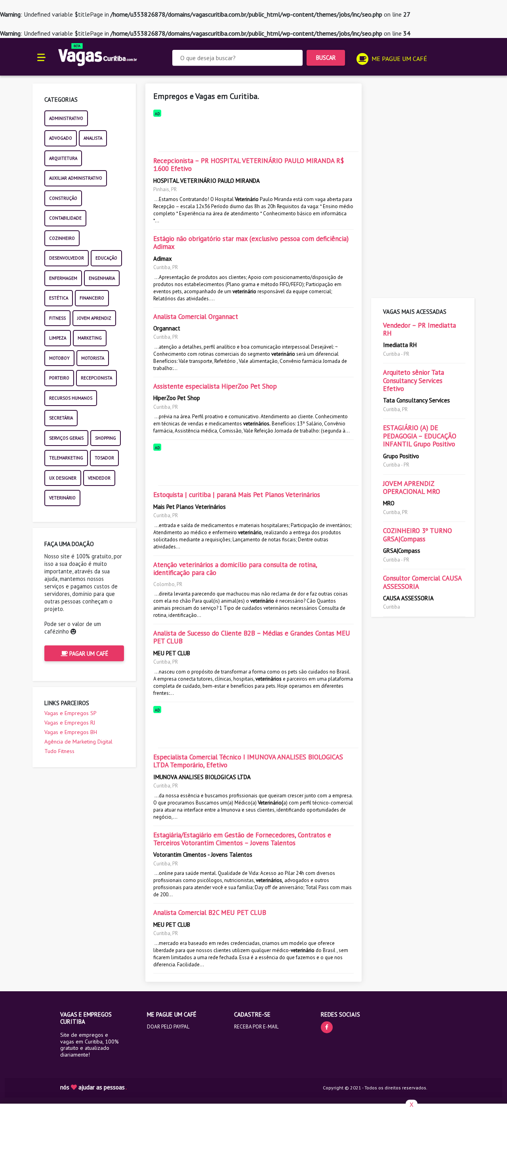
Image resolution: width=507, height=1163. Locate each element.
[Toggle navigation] (41, 56)
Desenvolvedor (66, 258)
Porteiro (59, 378)
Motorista (92, 358)
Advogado (60, 138)
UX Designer (62, 478)
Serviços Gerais (66, 438)
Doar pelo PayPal (168, 1026)
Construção (63, 198)
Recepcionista (96, 378)
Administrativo (66, 118)
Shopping (105, 438)
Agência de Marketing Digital (78, 741)
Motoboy (59, 358)
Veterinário (62, 498)
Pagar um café (88, 653)
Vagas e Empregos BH (70, 732)
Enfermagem (63, 278)
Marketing (90, 338)
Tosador (104, 458)
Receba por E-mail (256, 1026)
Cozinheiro (62, 238)
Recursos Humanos (70, 398)
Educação (106, 258)
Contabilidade (65, 218)
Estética (58, 298)
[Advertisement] (253, 132)
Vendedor (99, 478)
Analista (93, 138)
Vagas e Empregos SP (70, 713)
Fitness (57, 318)
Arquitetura (63, 158)
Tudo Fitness (59, 751)
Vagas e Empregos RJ (69, 722)
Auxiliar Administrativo (75, 178)
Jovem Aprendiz (94, 318)
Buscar (325, 57)
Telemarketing (66, 458)
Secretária (61, 418)
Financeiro (92, 298)
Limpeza (57, 338)
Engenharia (102, 278)
